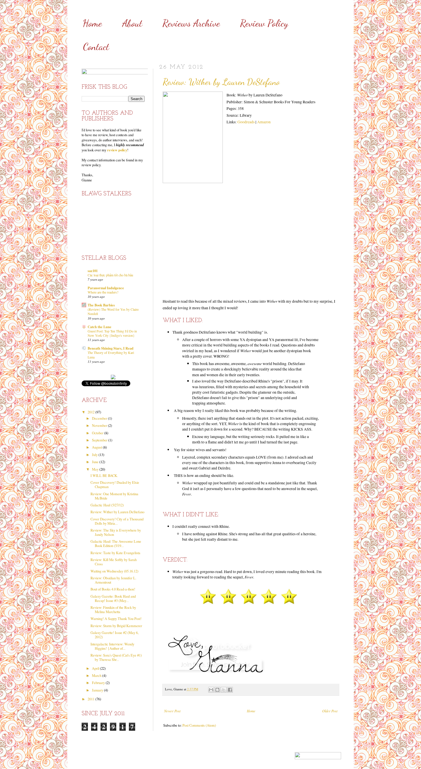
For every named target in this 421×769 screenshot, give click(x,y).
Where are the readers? (103, 292)
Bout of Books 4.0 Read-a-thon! (113, 589)
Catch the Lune (99, 326)
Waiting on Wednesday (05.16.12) (114, 571)
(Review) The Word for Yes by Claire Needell (113, 311)
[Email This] (211, 690)
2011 (91, 699)
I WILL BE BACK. (104, 475)
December (100, 418)
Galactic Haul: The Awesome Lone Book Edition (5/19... (116, 543)
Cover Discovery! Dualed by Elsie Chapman (115, 484)
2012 (91, 412)
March (97, 675)
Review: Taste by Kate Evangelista (115, 552)
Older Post (329, 711)
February (99, 682)
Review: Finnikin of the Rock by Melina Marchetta (113, 609)
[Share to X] (224, 690)
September (100, 440)
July (95, 454)
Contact (96, 47)
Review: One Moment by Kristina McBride (114, 496)
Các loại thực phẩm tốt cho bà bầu (110, 275)
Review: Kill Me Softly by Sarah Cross (114, 561)
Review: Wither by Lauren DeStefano (117, 512)
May (95, 469)
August (97, 447)
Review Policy (264, 23)
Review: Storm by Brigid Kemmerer (116, 625)
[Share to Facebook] (230, 690)
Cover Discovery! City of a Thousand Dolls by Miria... (117, 521)
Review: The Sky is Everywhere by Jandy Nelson (116, 532)
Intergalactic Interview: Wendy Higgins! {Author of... (112, 646)
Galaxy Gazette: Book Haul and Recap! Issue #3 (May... (113, 598)
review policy (117, 149)
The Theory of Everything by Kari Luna (111, 354)
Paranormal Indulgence (106, 287)
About (132, 23)
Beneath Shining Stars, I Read (110, 348)
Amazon (264, 121)
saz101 (93, 270)
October (98, 433)
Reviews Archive (191, 23)
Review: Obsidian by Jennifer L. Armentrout (113, 580)
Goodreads (246, 121)
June (95, 461)
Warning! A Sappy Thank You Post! (116, 618)
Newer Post (172, 711)
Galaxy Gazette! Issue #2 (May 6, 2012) (115, 634)
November (100, 425)
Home (92, 23)
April (96, 668)
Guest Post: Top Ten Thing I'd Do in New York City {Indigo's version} (112, 333)
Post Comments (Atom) (199, 725)
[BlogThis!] (217, 690)
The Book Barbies (101, 305)
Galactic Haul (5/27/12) (107, 505)
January (98, 690)
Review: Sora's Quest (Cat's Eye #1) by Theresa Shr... (116, 657)
